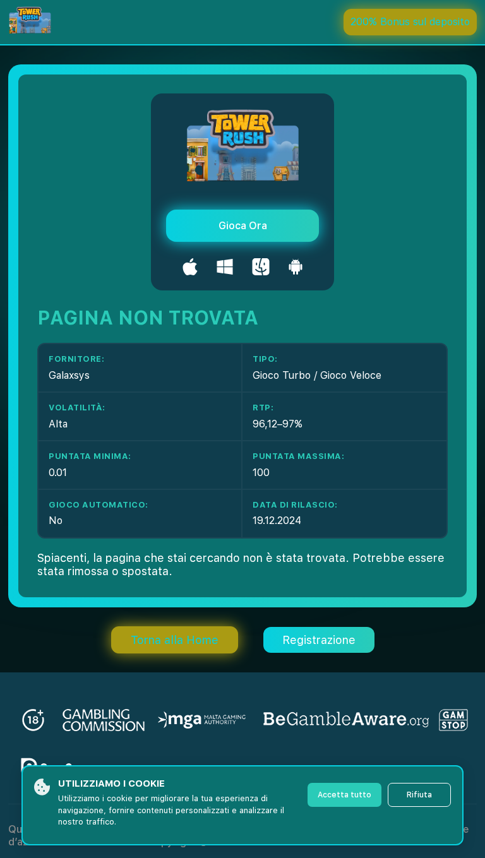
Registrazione (319, 639)
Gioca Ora (243, 226)
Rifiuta (419, 794)
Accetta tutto (344, 794)
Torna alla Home (175, 639)
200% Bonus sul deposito (410, 22)
